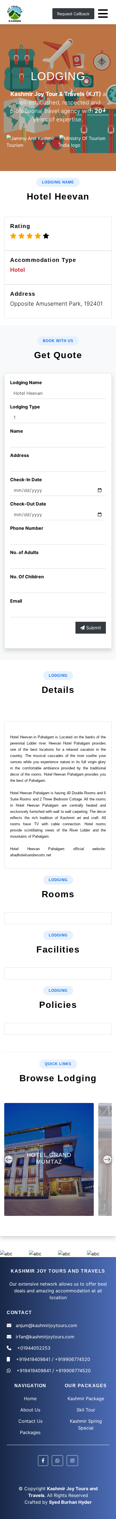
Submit (93, 628)
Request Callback (73, 13)
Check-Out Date (28, 504)
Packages (30, 1432)
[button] (43, 1460)
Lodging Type (25, 407)
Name (16, 431)
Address (19, 455)
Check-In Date (26, 479)
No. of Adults (24, 552)
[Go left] (9, 1159)
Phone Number (26, 528)
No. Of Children (27, 576)
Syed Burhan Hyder (70, 1502)
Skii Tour (86, 1410)
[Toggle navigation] (102, 13)
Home (30, 1398)
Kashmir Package (86, 1398)
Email (16, 601)
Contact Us (30, 1421)
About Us (30, 1410)
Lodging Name (26, 382)
